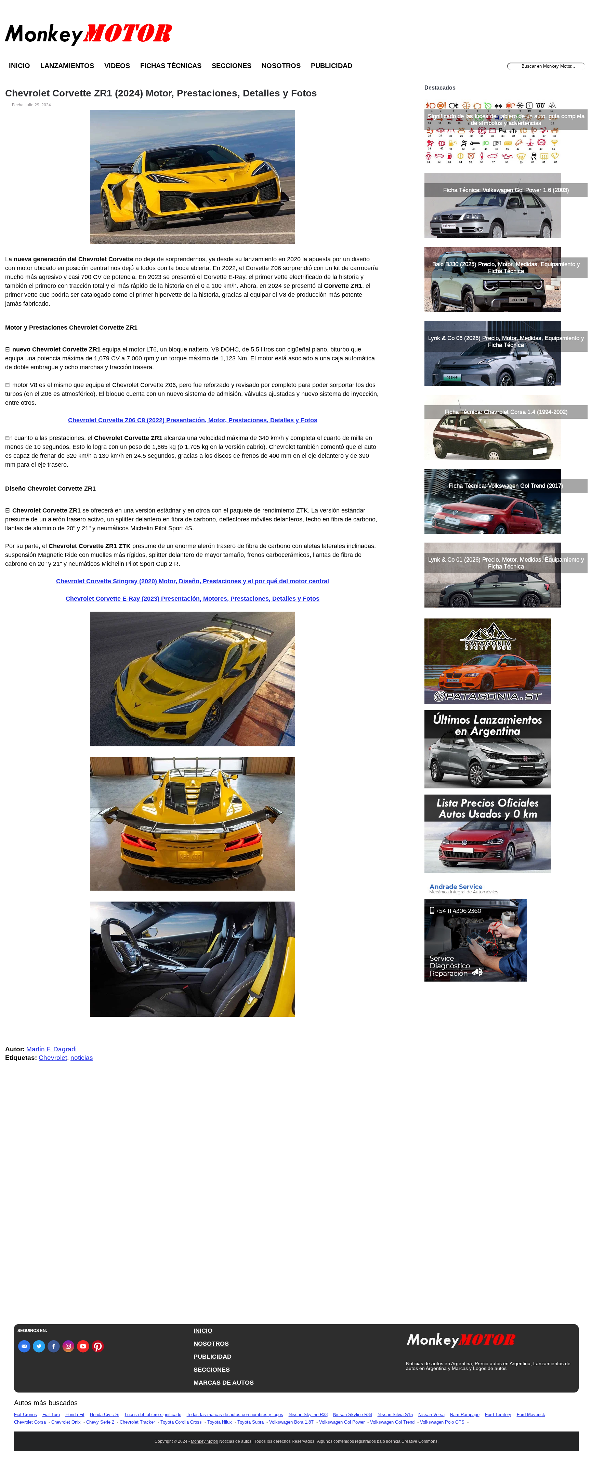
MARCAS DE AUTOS (224, 1382)
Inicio (19, 65)
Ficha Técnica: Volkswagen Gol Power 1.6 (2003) (506, 190)
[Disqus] (194, 1204)
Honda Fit (74, 1414)
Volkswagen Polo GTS (442, 1422)
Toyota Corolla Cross (181, 1422)
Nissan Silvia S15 (395, 1414)
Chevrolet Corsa (30, 1422)
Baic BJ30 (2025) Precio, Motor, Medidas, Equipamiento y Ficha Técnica (506, 267)
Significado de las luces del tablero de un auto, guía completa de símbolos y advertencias (506, 119)
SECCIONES (212, 1369)
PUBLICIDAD (213, 1356)
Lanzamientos (67, 65)
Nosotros (281, 65)
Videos (117, 65)
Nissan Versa (431, 1414)
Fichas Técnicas (170, 65)
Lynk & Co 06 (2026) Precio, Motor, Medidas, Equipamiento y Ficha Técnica (506, 341)
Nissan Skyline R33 (308, 1414)
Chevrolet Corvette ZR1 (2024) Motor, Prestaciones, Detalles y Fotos (161, 93)
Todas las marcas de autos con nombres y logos (235, 1414)
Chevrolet (53, 1057)
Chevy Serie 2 (100, 1422)
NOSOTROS (211, 1343)
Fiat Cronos (25, 1414)
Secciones (231, 65)
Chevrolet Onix (66, 1422)
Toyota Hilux (219, 1422)
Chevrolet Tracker (137, 1422)
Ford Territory (498, 1414)
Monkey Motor (204, 1441)
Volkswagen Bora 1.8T (291, 1422)
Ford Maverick (531, 1414)
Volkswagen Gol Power (342, 1422)
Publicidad (331, 65)
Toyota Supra (250, 1422)
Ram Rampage (465, 1414)
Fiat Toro (51, 1414)
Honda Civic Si (104, 1414)
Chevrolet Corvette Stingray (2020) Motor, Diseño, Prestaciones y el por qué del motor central (192, 581)
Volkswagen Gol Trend (392, 1422)
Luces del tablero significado (153, 1414)
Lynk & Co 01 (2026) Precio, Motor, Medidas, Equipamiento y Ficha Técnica (506, 563)
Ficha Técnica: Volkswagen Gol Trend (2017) (506, 485)
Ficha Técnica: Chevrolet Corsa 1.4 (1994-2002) (506, 412)
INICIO (203, 1330)
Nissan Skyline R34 (352, 1414)
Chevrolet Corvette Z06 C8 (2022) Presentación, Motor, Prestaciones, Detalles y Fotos (192, 420)
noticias (81, 1057)
